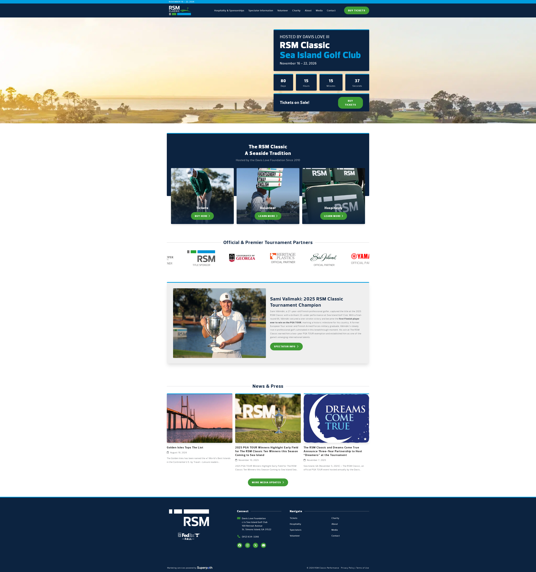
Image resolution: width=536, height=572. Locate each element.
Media (335, 530)
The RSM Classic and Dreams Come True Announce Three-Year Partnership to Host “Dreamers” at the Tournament (333, 451)
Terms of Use (362, 568)
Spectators (296, 530)
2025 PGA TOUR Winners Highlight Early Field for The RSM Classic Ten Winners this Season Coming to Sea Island (266, 451)
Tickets (293, 518)
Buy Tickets (356, 10)
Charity (335, 518)
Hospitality (295, 524)
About (335, 524)
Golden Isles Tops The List (185, 447)
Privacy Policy (348, 568)
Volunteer (295, 535)
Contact (336, 535)
